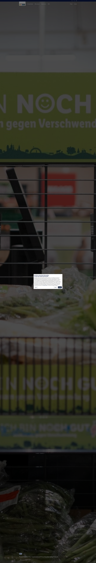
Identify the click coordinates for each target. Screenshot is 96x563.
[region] (48, 281)
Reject (55, 287)
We (34, 277)
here (56, 285)
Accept (60, 287)
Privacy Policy (45, 285)
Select (36, 287)
